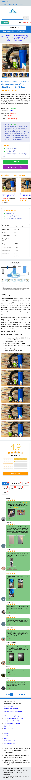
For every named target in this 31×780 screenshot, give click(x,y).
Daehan (11, 110)
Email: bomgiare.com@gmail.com (13, 711)
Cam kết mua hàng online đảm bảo (13, 718)
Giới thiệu (3, 4)
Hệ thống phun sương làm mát (8, 38)
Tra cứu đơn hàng (12, 4)
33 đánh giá (13, 90)
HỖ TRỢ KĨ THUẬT (22, 31)
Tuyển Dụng (7, 735)
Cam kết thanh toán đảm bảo (12, 721)
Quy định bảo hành (9, 728)
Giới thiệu (6, 733)
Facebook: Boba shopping (11, 708)
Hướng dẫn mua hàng (10, 740)
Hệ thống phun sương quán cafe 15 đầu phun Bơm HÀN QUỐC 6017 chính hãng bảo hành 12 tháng (21, 38)
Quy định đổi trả (8, 726)
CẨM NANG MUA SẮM (8, 31)
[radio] (9, 452)
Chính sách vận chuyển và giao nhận (13, 716)
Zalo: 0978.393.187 (9, 706)
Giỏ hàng (5, 22)
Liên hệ (21, 4)
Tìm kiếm (25, 18)
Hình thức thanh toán (9, 743)
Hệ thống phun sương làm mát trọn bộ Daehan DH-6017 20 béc (8, 195)
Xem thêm (15, 255)
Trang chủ (2, 37)
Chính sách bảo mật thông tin (12, 723)
